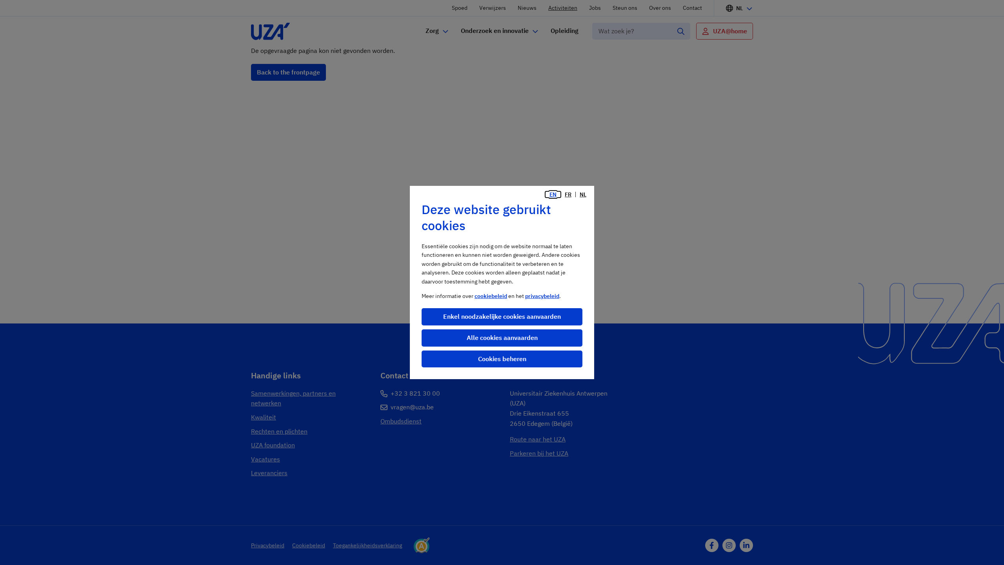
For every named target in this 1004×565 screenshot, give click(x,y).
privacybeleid (542, 296)
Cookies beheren (502, 359)
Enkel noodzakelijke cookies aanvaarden (502, 316)
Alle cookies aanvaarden (502, 338)
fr (568, 194)
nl (583, 194)
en (553, 194)
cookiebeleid (491, 296)
